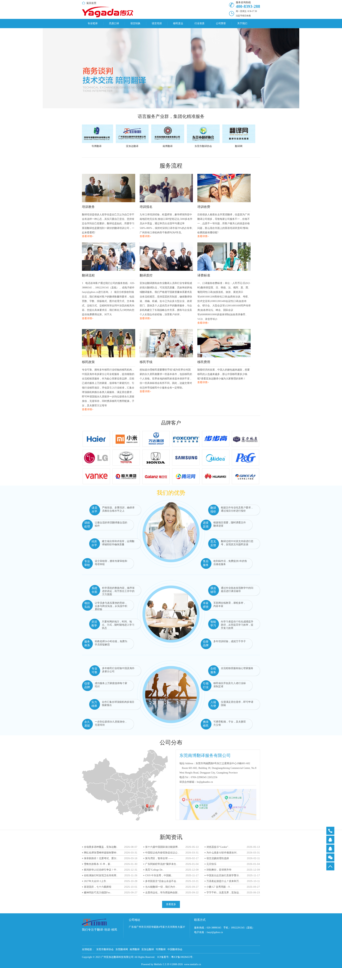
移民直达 (178, 23)
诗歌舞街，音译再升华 (218, 869)
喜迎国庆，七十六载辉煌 (97, 887)
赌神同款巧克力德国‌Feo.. (98, 892)
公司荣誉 (221, 23)
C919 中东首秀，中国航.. (159, 875)
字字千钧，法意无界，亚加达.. (223, 892)
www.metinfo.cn (192, 964)
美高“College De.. (154, 869)
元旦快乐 (211, 864)
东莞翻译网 (121, 949)
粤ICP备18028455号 (182, 957)
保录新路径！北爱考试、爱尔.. (101, 858)
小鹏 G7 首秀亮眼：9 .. (219, 887)
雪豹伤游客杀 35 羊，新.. (98, 864)
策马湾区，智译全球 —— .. (160, 858)
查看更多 (171, 904)
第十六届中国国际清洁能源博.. (162, 847)
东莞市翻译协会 (105, 949)
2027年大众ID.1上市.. (95, 881)
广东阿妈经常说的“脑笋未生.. (161, 864)
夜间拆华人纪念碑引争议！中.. (101, 869)
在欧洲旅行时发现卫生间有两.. (101, 875)
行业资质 (199, 23)
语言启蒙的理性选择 (217, 858)
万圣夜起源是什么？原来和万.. (223, 881)
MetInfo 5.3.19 (161, 964)
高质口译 (114, 23)
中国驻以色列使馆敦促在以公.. (162, 852)
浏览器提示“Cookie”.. (218, 847)
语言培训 (157, 23)
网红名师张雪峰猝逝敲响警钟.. (101, 852)
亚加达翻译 (147, 949)
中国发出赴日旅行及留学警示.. (223, 875)
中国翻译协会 (174, 949)
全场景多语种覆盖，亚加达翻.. (101, 847)
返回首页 (91, 3)
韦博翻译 (161, 949)
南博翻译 (135, 949)
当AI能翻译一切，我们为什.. (161, 887)
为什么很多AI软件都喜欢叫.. (222, 852)
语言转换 (135, 23)
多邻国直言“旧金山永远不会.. (161, 881)
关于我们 (242, 23)
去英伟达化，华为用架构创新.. (162, 892)
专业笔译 (93, 23)
